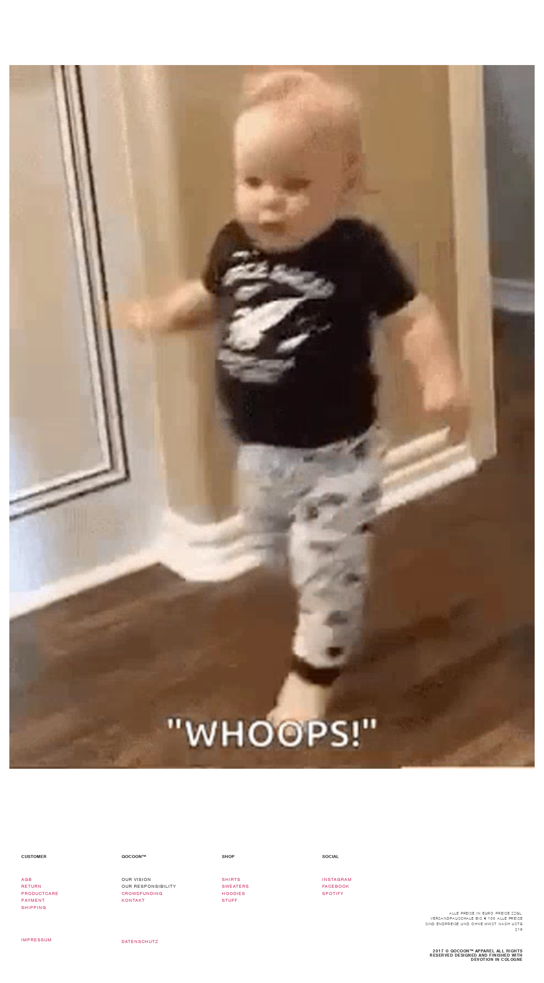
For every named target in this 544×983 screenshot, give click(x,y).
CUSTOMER (33, 856)
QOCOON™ (134, 856)
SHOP (228, 856)
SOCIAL (330, 856)
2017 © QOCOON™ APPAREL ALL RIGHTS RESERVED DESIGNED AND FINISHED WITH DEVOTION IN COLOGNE (476, 955)
